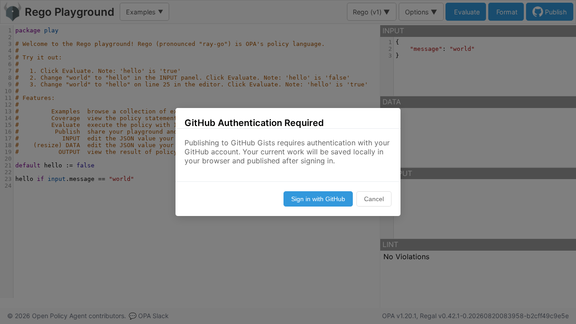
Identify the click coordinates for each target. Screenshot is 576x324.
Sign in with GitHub (318, 198)
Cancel (374, 198)
